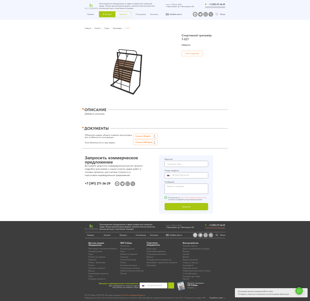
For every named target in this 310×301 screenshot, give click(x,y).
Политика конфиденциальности (133, 295)
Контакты (154, 14)
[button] (107, 14)
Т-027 (127, 28)
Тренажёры (117, 28)
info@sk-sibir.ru (175, 14)
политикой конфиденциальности (192, 198)
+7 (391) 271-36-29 (217, 4)
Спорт (106, 28)
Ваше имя (169, 159)
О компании (141, 14)
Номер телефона (172, 170)
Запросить (186, 207)
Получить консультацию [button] (215, 7)
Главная (90, 14)
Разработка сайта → (217, 298)
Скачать (190, 287)
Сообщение (169, 182)
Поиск (222, 14)
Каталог (97, 28)
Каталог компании (195, 284)
